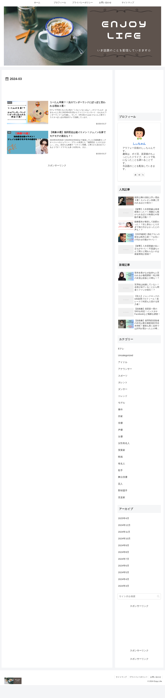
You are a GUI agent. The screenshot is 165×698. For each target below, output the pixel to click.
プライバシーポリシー (138, 677)
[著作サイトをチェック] (135, 174)
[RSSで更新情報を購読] (143, 174)
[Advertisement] (57, 89)
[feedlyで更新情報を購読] (139, 174)
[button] (158, 596)
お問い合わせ (155, 677)
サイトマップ (121, 677)
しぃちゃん (139, 143)
